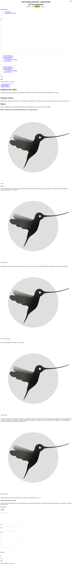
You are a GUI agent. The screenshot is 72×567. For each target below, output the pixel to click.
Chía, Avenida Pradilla (6, 519)
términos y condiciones (16, 549)
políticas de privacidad (5, 549)
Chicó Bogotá (4, 514)
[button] (2, 79)
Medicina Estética (7, 58)
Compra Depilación (7, 55)
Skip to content (4, 9)
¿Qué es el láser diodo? (8, 57)
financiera (33, 549)
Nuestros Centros (7, 60)
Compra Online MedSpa (11, 59)
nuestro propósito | (26, 549)
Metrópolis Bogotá (5, 517)
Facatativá (3, 522)
